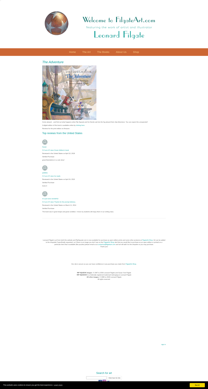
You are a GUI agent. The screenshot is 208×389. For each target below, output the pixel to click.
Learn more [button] (58, 385)
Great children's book (61, 150)
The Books (103, 52)
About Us (121, 52)
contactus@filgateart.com (106, 244)
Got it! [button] (197, 385)
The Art (86, 52)
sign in (163, 344)
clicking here (80, 125)
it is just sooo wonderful (50, 199)
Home (72, 52)
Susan (44, 147)
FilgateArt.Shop (147, 240)
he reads (57, 176)
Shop (136, 52)
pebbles (45, 173)
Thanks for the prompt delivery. (65, 202)
